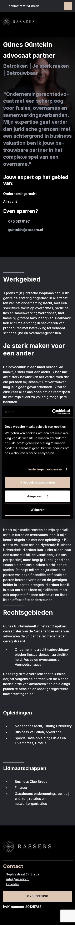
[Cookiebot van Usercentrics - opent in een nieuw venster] (53, 412)
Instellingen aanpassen (45, 469)
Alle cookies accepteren (37, 482)
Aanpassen (35, 496)
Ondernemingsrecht (20, 194)
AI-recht (10, 201)
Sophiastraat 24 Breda (23, 6)
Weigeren (37, 509)
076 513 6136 (37, 896)
